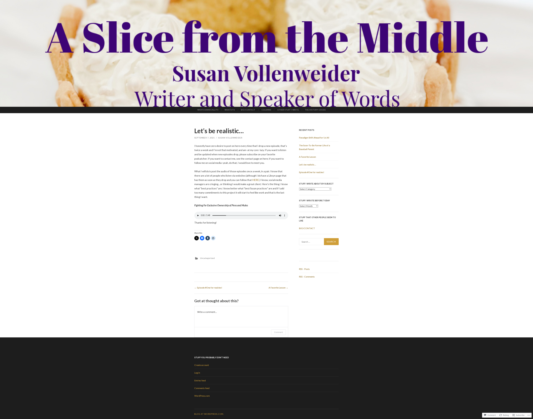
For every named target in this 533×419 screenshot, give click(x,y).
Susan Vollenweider (230, 138)
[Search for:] (319, 241)
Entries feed (200, 380)
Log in (197, 372)
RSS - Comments (307, 276)
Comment (278, 332)
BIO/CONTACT (248, 110)
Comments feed (201, 388)
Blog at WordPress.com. (209, 414)
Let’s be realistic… (307, 164)
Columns (266, 110)
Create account (201, 365)
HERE (255, 179)
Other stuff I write (288, 110)
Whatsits (230, 110)
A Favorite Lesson (278, 287)
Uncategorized (207, 258)
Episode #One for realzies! (208, 287)
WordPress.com (202, 395)
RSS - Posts (304, 269)
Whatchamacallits (207, 110)
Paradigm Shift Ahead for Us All (314, 137)
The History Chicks (315, 110)
